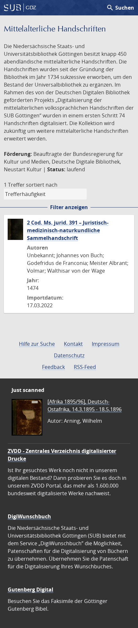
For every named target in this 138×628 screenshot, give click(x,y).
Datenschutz (69, 355)
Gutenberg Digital (30, 589)
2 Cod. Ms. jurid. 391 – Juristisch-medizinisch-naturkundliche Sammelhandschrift (67, 230)
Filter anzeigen (69, 207)
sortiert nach (41, 184)
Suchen (120, 8)
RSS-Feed (85, 366)
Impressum (105, 343)
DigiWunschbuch (29, 516)
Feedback (53, 366)
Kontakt (73, 343)
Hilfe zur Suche (37, 343)
